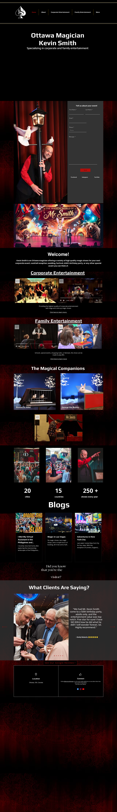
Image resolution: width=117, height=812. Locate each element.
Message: (71, 136)
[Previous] (4, 627)
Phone (71, 127)
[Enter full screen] (56, 300)
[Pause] (17, 300)
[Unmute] (20, 300)
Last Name (88, 109)
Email (70, 118)
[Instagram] (80, 689)
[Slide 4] (60, 655)
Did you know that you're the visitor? (56, 571)
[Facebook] (78, 689)
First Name (72, 109)
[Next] (112, 627)
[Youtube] (83, 689)
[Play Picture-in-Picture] (53, 300)
